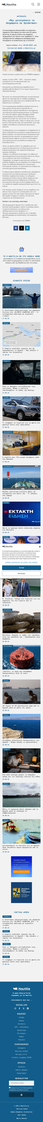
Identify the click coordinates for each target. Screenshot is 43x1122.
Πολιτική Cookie (21, 1109)
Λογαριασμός (21, 1073)
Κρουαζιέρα (21, 1030)
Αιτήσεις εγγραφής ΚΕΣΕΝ (21, 1057)
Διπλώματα (21, 1048)
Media (21, 1036)
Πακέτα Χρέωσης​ (22, 1070)
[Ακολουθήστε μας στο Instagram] (15, 1008)
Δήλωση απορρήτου (17, 1112)
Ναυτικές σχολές (21, 1051)
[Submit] (21, 1094)
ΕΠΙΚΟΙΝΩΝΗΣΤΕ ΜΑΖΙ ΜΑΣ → (21, 1000)
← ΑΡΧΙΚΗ (36, 12)
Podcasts (21, 1040)
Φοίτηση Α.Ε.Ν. (22, 1054)
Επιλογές (21, 573)
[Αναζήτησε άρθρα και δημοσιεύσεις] (33, 4)
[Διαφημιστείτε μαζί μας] (21, 270)
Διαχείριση (28, 1112)
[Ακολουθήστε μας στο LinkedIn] (28, 1008)
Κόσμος (21, 1021)
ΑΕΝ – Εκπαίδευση (21, 1027)
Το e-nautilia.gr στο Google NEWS (21, 256)
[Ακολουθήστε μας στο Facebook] (19, 1008)
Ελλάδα (21, 1017)
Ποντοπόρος (21, 1033)
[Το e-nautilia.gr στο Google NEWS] (21, 249)
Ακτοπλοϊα (21, 16)
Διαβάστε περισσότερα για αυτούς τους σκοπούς (21, 562)
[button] (40, 547)
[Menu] (38, 4)
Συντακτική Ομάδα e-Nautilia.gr (21, 48)
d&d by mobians (21, 1118)
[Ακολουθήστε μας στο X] (24, 1008)
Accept (21, 568)
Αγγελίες (21, 1067)
